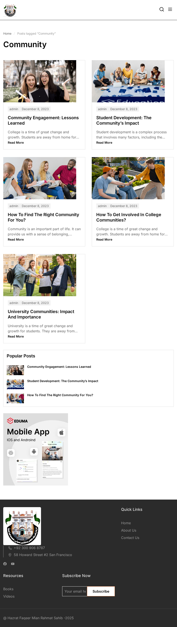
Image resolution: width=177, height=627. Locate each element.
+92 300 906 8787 (29, 548)
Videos (8, 596)
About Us (128, 530)
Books (8, 589)
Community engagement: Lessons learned (59, 366)
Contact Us (130, 537)
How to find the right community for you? (60, 395)
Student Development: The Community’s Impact (124, 120)
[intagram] (12, 564)
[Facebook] (5, 564)
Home (7, 33)
